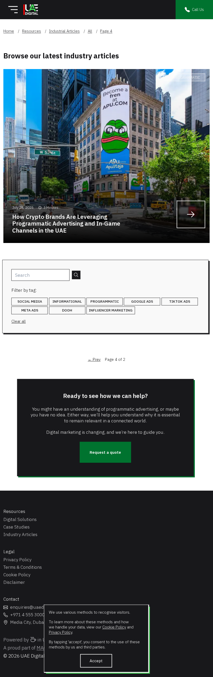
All (90, 31)
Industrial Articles (64, 31)
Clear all (18, 321)
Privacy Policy (60, 631)
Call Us (198, 9)
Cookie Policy (114, 626)
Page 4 (106, 31)
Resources (31, 31)
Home (8, 31)
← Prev (94, 359)
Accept (96, 660)
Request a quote (105, 452)
